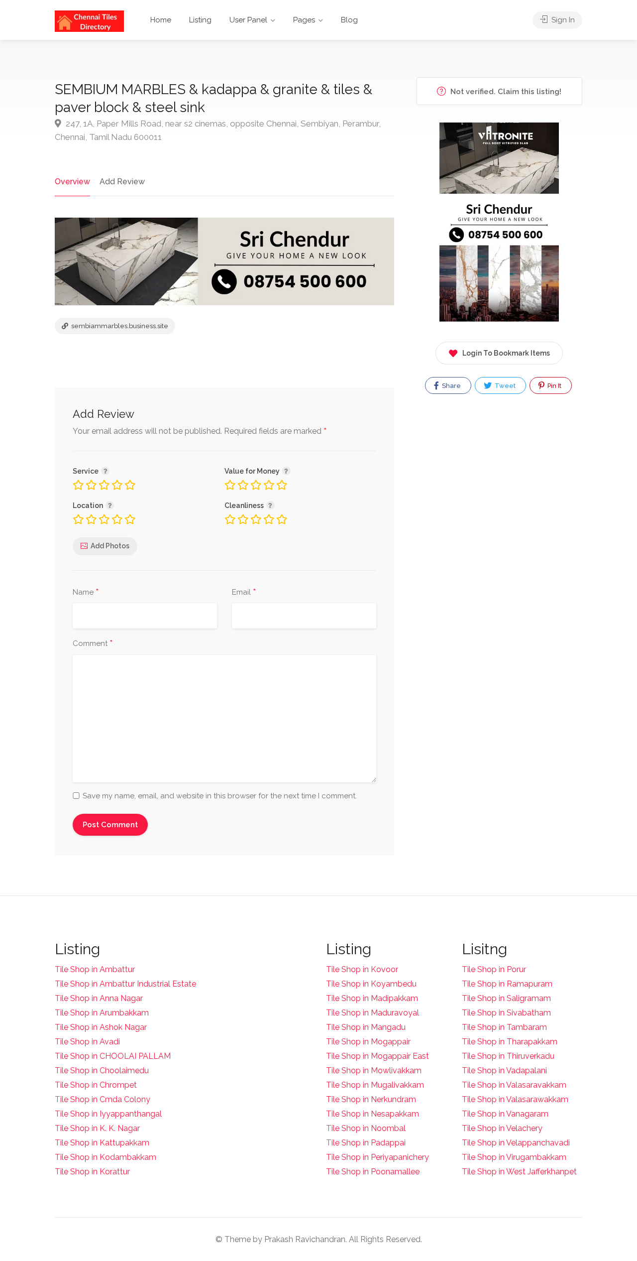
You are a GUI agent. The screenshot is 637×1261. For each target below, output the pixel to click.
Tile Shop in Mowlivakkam (374, 1070)
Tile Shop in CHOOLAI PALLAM (113, 1056)
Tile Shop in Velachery (502, 1128)
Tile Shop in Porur (494, 969)
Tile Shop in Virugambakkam (514, 1157)
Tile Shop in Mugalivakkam (375, 1085)
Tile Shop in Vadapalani (504, 1070)
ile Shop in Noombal (368, 1128)
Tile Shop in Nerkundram (371, 1099)
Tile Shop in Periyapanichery (377, 1157)
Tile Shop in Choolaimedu (102, 1070)
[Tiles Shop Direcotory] (89, 20)
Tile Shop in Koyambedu (371, 984)
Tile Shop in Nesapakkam (372, 1114)
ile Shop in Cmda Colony (105, 1099)
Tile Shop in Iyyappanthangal (108, 1114)
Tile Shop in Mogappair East (377, 1056)
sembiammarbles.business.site (119, 326)
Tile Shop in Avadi (87, 1041)
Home (160, 19)
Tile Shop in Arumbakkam (102, 1012)
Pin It (553, 385)
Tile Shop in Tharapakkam (509, 1041)
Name (86, 593)
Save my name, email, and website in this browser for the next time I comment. (220, 795)
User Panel (248, 19)
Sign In (562, 19)
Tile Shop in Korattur (92, 1171)
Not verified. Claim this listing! (504, 91)
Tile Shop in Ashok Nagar (101, 1027)
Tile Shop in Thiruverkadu (508, 1056)
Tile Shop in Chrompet (96, 1085)
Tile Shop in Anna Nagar (99, 998)
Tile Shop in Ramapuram (507, 984)
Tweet (504, 385)
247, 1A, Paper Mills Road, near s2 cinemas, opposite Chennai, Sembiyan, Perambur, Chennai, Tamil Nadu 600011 (218, 130)
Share (450, 385)
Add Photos (110, 546)
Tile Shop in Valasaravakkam (514, 1085)
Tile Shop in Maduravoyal (372, 1012)
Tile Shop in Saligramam (506, 998)
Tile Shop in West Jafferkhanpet (519, 1171)
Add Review (122, 181)
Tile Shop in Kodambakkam (105, 1157)
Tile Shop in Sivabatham (506, 1012)
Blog (349, 19)
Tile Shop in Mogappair (368, 1041)
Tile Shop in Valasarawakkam (515, 1099)
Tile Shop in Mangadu (366, 1027)
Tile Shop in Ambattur (95, 969)
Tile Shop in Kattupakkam (102, 1142)
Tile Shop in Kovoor (362, 969)
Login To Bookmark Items (506, 353)
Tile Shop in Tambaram (504, 1027)
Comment (93, 644)
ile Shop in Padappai (368, 1142)
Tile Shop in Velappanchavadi (516, 1142)
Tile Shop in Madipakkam (372, 998)
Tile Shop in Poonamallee (373, 1171)
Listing (200, 19)
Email (244, 593)
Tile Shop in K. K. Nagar (97, 1128)
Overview (72, 181)
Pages (304, 19)
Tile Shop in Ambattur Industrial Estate (125, 984)
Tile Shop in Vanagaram (505, 1114)
